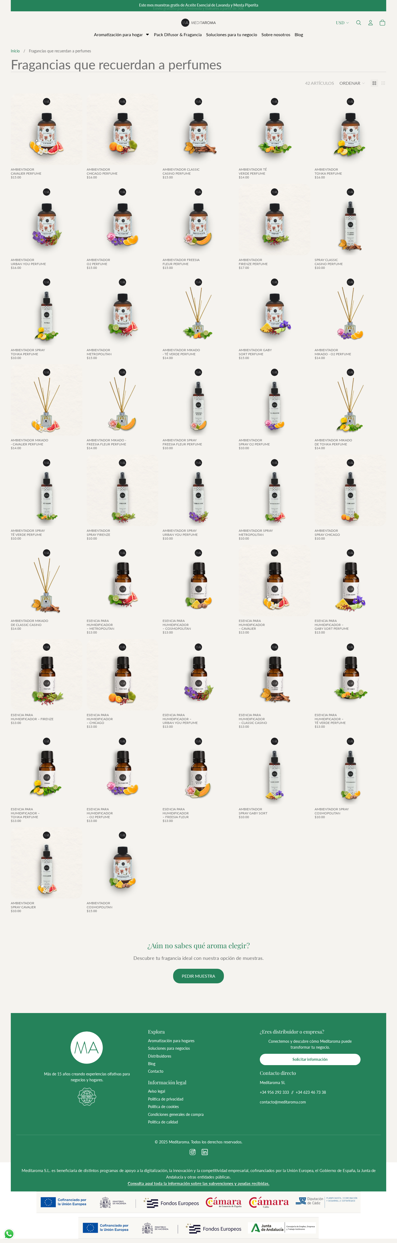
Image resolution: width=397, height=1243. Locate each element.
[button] (358, 22)
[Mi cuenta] (370, 22)
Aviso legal (156, 1091)
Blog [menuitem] (299, 34)
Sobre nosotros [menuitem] (275, 34)
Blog (151, 1063)
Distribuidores (159, 1056)
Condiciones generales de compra (176, 1114)
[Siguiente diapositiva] (74, 129)
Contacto (155, 1071)
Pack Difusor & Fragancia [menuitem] (178, 34)
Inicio (15, 51)
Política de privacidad (165, 1099)
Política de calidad (163, 1122)
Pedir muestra (198, 975)
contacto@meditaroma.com (283, 1102)
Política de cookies (163, 1106)
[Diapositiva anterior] (19, 129)
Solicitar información (310, 1059)
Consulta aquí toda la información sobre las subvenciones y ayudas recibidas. (199, 1183)
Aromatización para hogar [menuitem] (118, 34)
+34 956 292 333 (274, 1092)
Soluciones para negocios (169, 1048)
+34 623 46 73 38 (311, 1092)
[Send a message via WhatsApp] (9, 1234)
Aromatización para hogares (171, 1040)
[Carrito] (382, 22)
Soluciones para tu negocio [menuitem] (231, 34)
